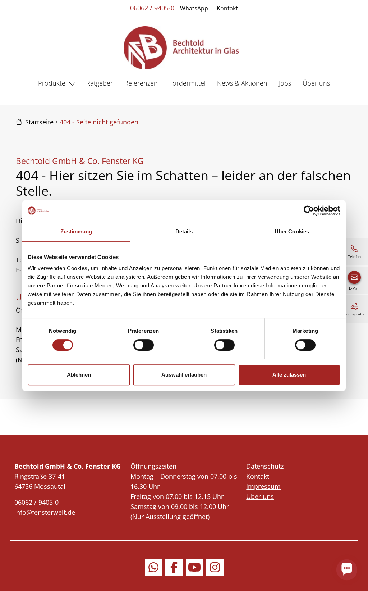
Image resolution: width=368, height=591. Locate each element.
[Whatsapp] (153, 567)
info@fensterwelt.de (44, 512)
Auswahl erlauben (184, 375)
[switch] (143, 345)
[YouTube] (194, 567)
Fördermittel (187, 83)
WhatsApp (194, 8)
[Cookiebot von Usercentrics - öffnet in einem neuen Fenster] (308, 210)
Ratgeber (99, 83)
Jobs (285, 83)
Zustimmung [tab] (76, 231)
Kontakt (227, 8)
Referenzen (141, 83)
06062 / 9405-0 (152, 8)
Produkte (51, 83)
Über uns (316, 83)
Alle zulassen (289, 375)
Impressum (263, 486)
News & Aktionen (242, 83)
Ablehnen (79, 375)
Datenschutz (265, 466)
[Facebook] (174, 567)
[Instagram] (215, 567)
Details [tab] (184, 231)
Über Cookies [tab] (292, 231)
